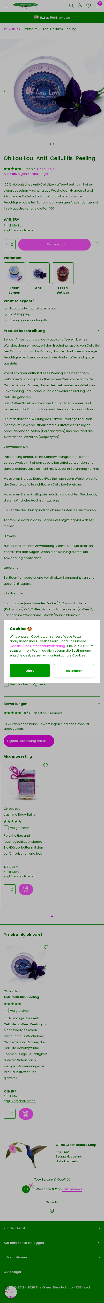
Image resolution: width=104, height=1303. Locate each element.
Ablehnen (74, 670)
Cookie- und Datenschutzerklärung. (38, 646)
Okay (29, 670)
